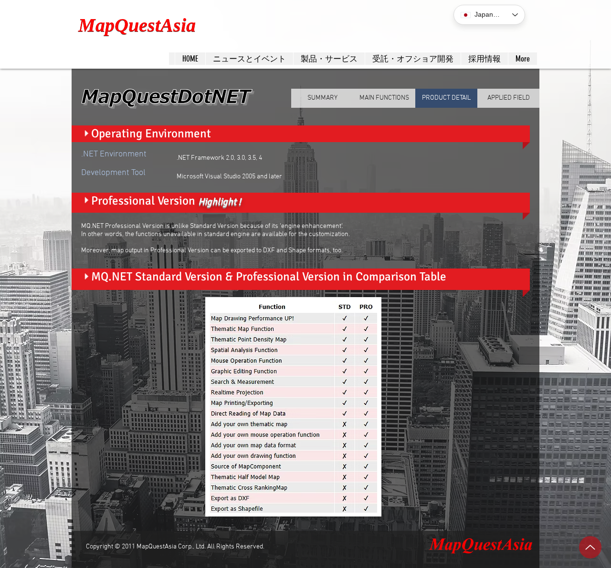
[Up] (590, 547)
